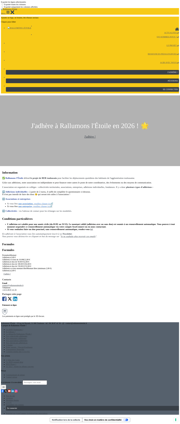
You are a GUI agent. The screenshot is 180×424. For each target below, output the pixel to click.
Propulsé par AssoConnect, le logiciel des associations (27, 414)
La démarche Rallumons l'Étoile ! (19, 334)
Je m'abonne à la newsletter (12, 382)
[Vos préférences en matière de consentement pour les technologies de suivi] (175, 419)
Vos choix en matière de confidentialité (103, 420)
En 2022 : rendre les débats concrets (20, 367)
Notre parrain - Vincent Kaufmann (19, 347)
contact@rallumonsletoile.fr (13, 285)
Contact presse (11, 377)
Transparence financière (15, 349)
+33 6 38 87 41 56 (9, 290)
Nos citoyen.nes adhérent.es (16, 343)
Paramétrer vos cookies (15, 405)
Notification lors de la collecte (66, 420)
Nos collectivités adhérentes (16, 336)
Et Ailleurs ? (10, 332)
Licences (9, 398)
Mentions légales (12, 400)
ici (91, 229)
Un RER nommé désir (14, 362)
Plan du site (10, 396)
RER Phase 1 (11, 364)
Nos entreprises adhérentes (16, 338)
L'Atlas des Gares (13, 360)
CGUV (9, 402)
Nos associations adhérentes (16, 341)
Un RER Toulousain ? (14, 330)
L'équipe (9, 345)
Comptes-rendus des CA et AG (18, 352)
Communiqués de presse (15, 375)
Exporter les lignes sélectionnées (13, 2)
